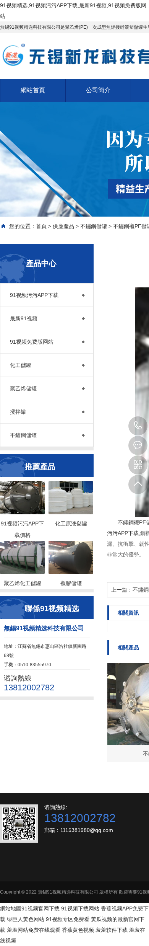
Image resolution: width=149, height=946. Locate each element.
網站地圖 (10, 908)
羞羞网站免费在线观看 (33, 930)
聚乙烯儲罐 (23, 388)
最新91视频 (23, 318)
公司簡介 (98, 90)
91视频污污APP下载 (34, 295)
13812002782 (137, 425)
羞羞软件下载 (112, 930)
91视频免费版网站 (31, 342)
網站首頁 (33, 90)
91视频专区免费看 (67, 919)
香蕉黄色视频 (78, 930)
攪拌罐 (18, 412)
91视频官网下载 (40, 908)
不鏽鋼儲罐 (93, 226)
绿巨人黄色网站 (25, 919)
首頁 (41, 226)
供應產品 (63, 226)
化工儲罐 (20, 365)
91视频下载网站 (80, 908)
